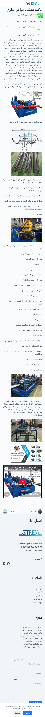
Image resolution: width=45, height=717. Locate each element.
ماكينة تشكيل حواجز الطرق (25, 15)
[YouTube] (4, 563)
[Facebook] (8, 563)
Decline (17, 713)
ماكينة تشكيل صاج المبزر (33, 641)
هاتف (14, 669)
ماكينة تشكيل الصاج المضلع (32, 627)
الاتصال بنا (37, 595)
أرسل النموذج (35, 703)
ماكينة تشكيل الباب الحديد (33, 633)
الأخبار (39, 592)
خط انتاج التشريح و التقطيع (32, 638)
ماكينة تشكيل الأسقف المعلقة (31, 630)
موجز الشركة (36, 602)
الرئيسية (38, 588)
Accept (27, 713)
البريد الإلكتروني (18, 660)
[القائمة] (5, 4)
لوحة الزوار (37, 599)
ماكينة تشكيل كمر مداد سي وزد (31, 636)
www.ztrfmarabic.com (33, 550)
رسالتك (16, 679)
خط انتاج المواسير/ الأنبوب (33, 644)
